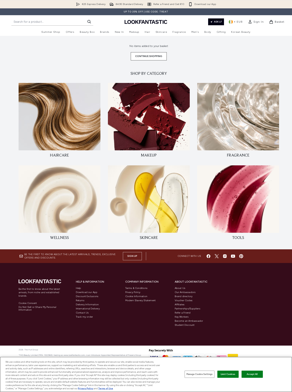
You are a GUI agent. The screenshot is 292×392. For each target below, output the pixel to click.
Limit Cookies (228, 374)
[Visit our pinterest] (241, 256)
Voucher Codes (184, 300)
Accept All (252, 374)
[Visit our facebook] (208, 256)
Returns (80, 300)
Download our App (87, 292)
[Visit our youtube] (233, 256)
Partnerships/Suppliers (187, 308)
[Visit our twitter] (217, 256)
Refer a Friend (183, 312)
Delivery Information (87, 304)
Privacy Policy (132, 292)
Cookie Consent (28, 303)
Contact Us (82, 312)
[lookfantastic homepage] (146, 22)
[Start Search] (89, 21)
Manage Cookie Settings (199, 374)
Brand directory (184, 296)
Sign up (132, 256)
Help (78, 288)
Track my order (84, 316)
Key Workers (182, 316)
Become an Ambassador (189, 320)
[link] (256, 21)
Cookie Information (136, 296)
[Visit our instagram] (225, 256)
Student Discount (185, 325)
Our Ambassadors (185, 292)
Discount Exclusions (87, 296)
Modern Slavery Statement (140, 300)
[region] (146, 374)
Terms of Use (105, 388)
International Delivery (88, 308)
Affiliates (180, 304)
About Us (180, 288)
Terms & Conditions (136, 288)
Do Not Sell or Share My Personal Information (37, 308)
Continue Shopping (148, 56)
